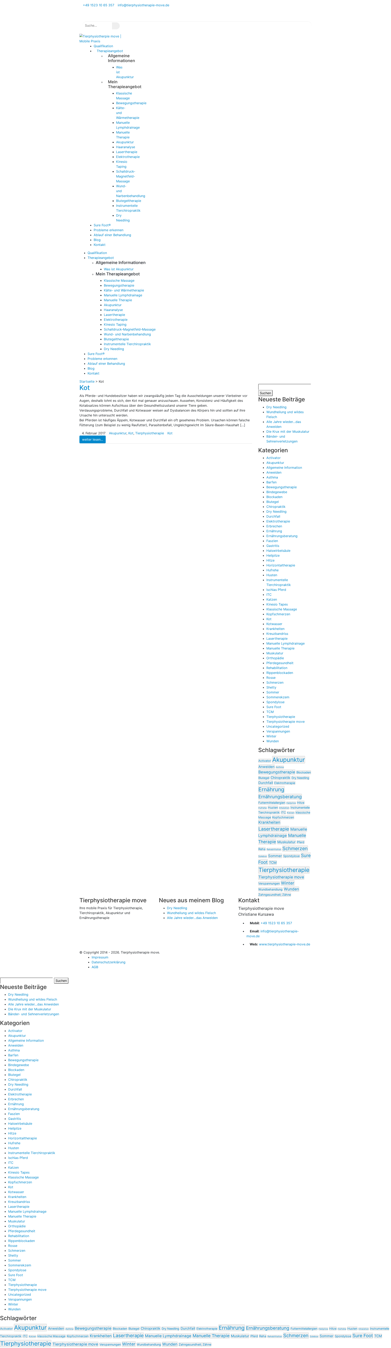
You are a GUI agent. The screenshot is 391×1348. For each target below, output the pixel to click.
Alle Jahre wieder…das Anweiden (192, 918)
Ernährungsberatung (282, 536)
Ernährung (274, 531)
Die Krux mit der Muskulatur (287, 431)
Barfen (271, 482)
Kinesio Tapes (277, 604)
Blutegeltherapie (128, 201)
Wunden (272, 741)
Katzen (271, 599)
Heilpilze (273, 555)
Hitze (270, 560)
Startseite (86, 381)
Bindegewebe (276, 492)
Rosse (271, 678)
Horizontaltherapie (280, 565)
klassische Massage (51, 1336)
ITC (269, 594)
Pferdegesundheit (279, 663)
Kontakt (99, 245)
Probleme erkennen (102, 359)
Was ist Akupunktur (119, 269)
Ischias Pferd (276, 590)
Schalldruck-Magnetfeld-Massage (125, 176)
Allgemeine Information (284, 467)
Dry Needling (114, 349)
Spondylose (275, 702)
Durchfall (273, 516)
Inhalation (284, 808)
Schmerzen (274, 682)
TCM (270, 712)
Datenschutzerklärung (108, 962)
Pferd (300, 842)
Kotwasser (274, 624)
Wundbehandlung (270, 889)
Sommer (272, 692)
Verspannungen (278, 731)
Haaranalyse (125, 147)
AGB (95, 967)
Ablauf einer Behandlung (112, 235)
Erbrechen (274, 526)
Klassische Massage (119, 280)
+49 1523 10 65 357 (98, 5)
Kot (84, 388)
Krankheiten (275, 629)
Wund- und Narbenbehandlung (127, 334)
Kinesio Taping (115, 324)
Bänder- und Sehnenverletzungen (33, 1014)
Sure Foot (273, 707)
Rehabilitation (276, 668)
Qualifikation (97, 253)
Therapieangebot (110, 51)
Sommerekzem (277, 697)
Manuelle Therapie (118, 300)
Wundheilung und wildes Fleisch (191, 913)
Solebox (262, 856)
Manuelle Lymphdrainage (123, 295)
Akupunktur (125, 142)
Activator (273, 458)
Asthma (272, 477)
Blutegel (272, 502)
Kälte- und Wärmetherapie (124, 290)
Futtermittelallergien (271, 802)
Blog (91, 368)
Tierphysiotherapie (149, 433)
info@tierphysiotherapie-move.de (143, 5)
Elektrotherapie (128, 157)
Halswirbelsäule (278, 551)
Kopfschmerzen (278, 614)
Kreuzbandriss (277, 634)
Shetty (271, 687)
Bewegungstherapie (131, 103)
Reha (261, 849)
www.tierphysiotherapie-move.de (284, 944)
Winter (271, 736)
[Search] (116, 25)
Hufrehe (272, 570)
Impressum (100, 957)
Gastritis (272, 546)
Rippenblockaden (279, 673)
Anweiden (273, 472)
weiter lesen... (92, 439)
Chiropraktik (276, 507)
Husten (271, 575)
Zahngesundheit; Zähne (274, 894)
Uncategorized (277, 726)
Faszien (272, 541)
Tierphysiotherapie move (285, 721)
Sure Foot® (96, 354)
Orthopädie (275, 658)
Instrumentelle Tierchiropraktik (127, 344)
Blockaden (274, 497)
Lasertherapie (126, 152)
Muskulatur (274, 653)
